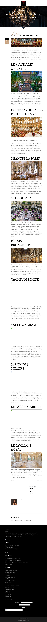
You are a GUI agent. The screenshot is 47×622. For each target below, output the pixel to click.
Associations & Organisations (12, 585)
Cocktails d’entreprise (10, 574)
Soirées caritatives (9, 587)
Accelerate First (26, 620)
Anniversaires (8, 593)
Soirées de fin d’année (10, 580)
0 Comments (39, 481)
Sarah (12, 481)
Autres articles (8, 564)
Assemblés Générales (10, 572)
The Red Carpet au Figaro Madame (13, 560)
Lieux (15, 32)
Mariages (7, 591)
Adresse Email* (17, 602)
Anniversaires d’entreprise (11, 570)
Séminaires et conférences (11, 579)
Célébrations (8, 596)
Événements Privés (10, 589)
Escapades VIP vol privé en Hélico (12, 558)
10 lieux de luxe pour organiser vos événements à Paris (24, 35)
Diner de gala (8, 575)
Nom (18, 605)
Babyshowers (8, 594)
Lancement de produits (10, 577)
